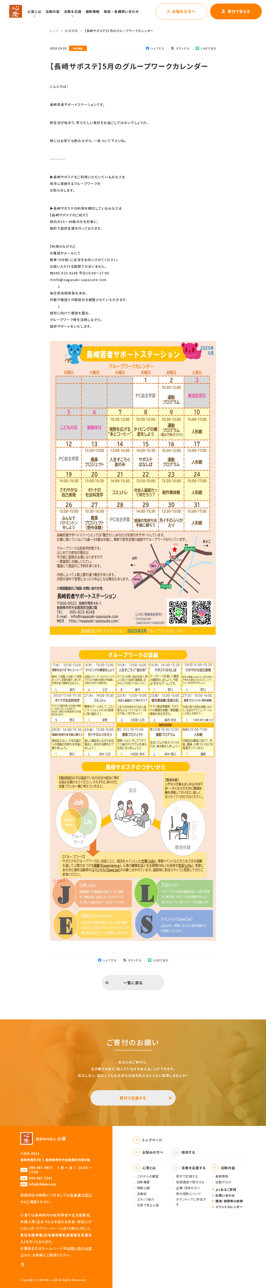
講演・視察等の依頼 (229, 1201)
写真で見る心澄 (148, 1205)
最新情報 (93, 11)
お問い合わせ (225, 1195)
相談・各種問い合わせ (121, 11)
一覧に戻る (133, 982)
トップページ (152, 1139)
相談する (188, 1152)
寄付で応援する (133, 1098)
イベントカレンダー (229, 1207)
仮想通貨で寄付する (190, 1182)
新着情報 (71, 31)
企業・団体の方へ (188, 1188)
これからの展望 (148, 1176)
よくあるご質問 (225, 1189)
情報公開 (143, 1188)
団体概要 (143, 1182)
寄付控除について (188, 1193)
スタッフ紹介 (146, 1199)
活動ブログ (223, 1182)
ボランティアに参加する (191, 1201)
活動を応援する (193, 1167)
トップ (54, 31)
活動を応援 (72, 11)
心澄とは (34, 11)
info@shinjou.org (42, 1184)
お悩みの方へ (184, 11)
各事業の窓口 (81, 1195)
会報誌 (142, 1193)
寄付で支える (239, 11)
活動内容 (53, 11)
